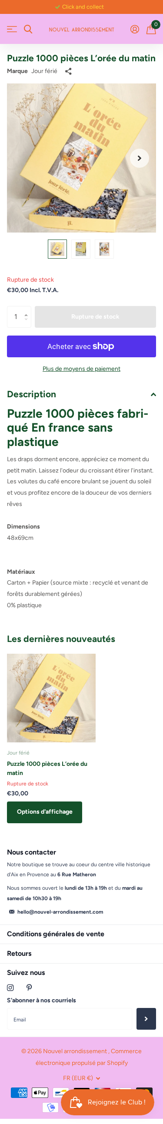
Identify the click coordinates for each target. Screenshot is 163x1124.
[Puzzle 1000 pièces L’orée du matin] (51, 698)
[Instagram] (10, 987)
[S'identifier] (134, 29)
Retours (19, 953)
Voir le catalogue (12, 29)
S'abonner (146, 1019)
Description (31, 394)
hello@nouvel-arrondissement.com (60, 912)
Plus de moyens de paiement (81, 368)
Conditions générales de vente (55, 934)
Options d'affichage (45, 811)
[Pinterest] (29, 987)
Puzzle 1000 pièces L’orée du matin (47, 768)
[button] (139, 158)
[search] (28, 29)
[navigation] (57, 249)
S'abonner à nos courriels (41, 1000)
